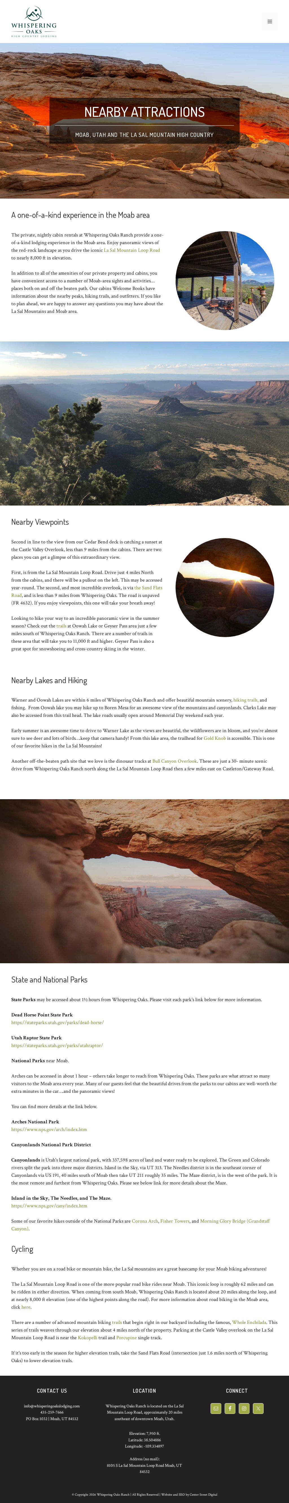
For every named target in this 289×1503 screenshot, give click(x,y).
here (25, 1307)
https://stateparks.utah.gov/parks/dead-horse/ (57, 1022)
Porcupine (126, 1337)
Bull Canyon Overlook (174, 761)
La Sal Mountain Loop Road (132, 250)
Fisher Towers (174, 1221)
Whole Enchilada (249, 1322)
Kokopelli (87, 1337)
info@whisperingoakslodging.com (52, 1406)
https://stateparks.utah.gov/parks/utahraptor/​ (57, 1045)
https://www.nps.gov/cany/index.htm (49, 1206)
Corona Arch (145, 1221)
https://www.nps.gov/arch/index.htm (49, 1129)
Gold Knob (215, 738)
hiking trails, (246, 700)
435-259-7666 (52, 1412)
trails (61, 626)
